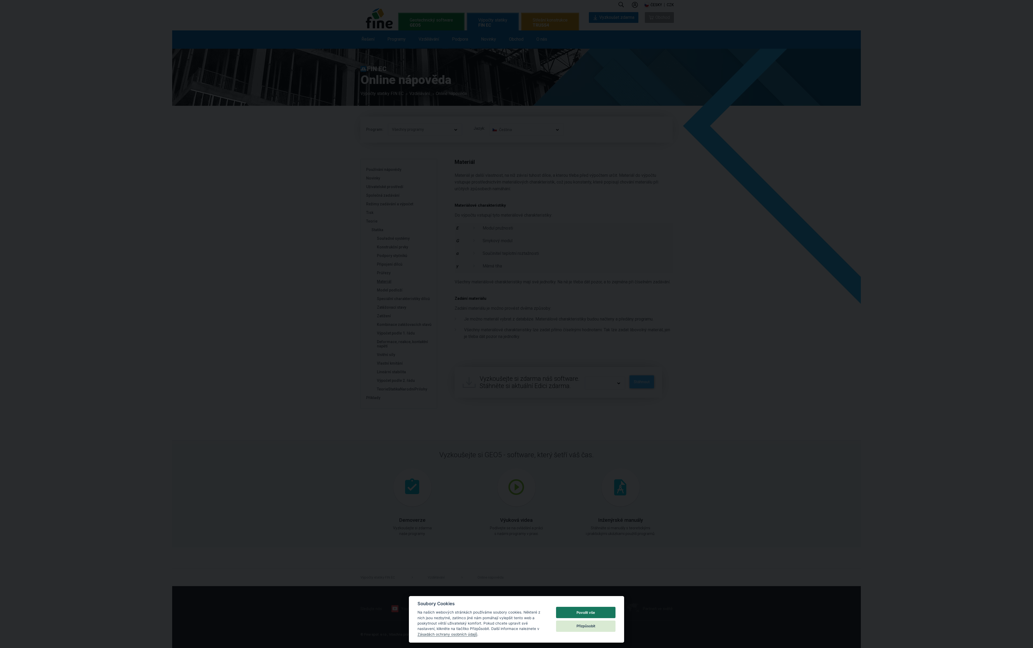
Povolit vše (585, 612)
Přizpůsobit (585, 626)
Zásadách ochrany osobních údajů (447, 634)
